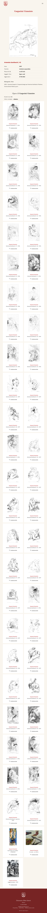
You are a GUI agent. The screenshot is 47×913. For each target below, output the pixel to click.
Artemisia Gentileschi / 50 (32, 728)
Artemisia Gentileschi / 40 (11, 638)
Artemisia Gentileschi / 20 (11, 306)
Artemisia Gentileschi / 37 (11, 577)
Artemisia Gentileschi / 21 (32, 306)
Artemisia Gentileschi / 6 (11, 758)
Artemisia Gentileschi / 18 (32, 246)
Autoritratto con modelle (13, 850)
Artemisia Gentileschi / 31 (11, 487)
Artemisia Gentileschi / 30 (32, 457)
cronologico (10, 99)
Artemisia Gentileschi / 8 (11, 788)
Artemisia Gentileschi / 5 (11, 728)
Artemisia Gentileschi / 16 (32, 215)
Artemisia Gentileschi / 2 (32, 276)
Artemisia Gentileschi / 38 (32, 577)
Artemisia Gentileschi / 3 (11, 457)
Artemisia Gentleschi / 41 (32, 820)
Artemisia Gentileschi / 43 (32, 638)
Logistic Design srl (25, 910)
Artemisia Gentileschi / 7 (32, 758)
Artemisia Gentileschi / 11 (11, 155)
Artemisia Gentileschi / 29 (32, 427)
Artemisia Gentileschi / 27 (32, 396)
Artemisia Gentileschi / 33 (11, 517)
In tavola (31, 852)
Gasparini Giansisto (23, 11)
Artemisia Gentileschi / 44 (11, 668)
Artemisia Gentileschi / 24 (11, 366)
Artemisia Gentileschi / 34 (32, 517)
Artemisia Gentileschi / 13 (11, 185)
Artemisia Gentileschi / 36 (32, 547)
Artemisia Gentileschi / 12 (32, 155)
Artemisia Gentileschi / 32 (32, 487)
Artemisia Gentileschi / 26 (11, 396)
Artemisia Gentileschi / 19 (11, 276)
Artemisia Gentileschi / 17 (11, 246)
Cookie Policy (21, 907)
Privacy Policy (15, 907)
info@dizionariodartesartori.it (23, 906)
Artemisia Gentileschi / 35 (11, 547)
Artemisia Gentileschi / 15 (11, 215)
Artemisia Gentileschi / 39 (11, 608)
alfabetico (16, 99)
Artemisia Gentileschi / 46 (11, 698)
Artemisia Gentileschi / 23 (32, 336)
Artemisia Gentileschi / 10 (32, 125)
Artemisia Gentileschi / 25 (32, 366)
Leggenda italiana (11, 882)
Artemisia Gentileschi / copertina (13, 819)
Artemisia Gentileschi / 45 (32, 668)
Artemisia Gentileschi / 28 (11, 427)
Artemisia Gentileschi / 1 (11, 125)
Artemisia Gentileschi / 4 (32, 608)
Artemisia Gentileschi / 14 (32, 185)
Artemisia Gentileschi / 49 (32, 698)
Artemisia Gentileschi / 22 (11, 336)
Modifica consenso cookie (29, 907)
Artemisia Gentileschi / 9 (32, 788)
